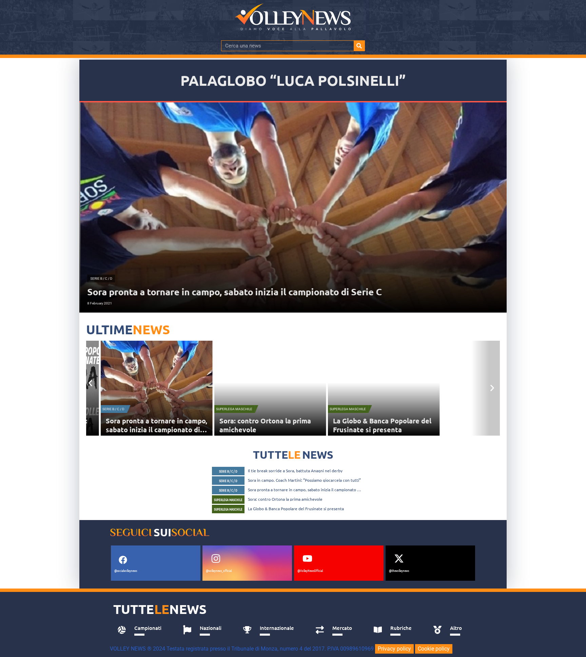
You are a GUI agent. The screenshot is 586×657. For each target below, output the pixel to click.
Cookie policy (434, 648)
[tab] (142, 630)
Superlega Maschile (229, 409)
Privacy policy (394, 648)
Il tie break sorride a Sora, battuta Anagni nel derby (295, 471)
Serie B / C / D (108, 409)
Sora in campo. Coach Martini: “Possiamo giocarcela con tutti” (304, 480)
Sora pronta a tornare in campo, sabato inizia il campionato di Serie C (151, 429)
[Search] (359, 46)
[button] (90, 383)
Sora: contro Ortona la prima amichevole (285, 499)
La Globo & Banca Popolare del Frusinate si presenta (377, 425)
